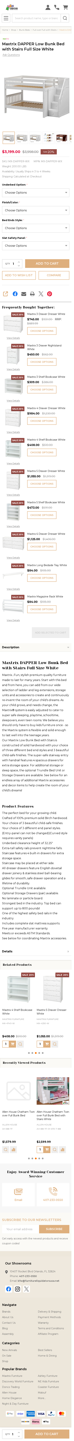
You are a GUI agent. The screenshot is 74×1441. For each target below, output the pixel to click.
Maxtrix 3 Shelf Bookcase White (46, 376)
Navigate (9, 1305)
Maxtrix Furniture (12, 1375)
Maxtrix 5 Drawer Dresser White (46, 471)
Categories (11, 1343)
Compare (54, 275)
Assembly (8, 1334)
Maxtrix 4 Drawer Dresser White (46, 408)
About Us (7, 1317)
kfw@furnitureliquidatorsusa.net (38, 1280)
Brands (6, 1311)
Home (5, 30)
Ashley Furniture (47, 1375)
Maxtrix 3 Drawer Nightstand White (44, 347)
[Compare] (13, 1149)
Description (10, 647)
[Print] (32, 293)
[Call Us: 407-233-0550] (57, 7)
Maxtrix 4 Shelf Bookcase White (46, 439)
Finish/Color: (11, 202)
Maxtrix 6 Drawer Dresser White (46, 533)
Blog (5, 1328)
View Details (13, 338)
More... (42, 1398)
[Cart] (65, 7)
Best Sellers (45, 1350)
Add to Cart (47, 263)
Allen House (9, 1124)
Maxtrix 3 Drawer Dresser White (46, 314)
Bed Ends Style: (13, 220)
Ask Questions (11, 54)
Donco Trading (11, 1387)
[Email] (23, 293)
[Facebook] (15, 293)
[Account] (48, 7)
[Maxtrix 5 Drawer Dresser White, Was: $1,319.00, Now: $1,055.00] (53, 989)
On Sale (6, 1355)
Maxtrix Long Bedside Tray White (47, 565)
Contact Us (8, 1322)
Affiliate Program (48, 1334)
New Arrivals (9, 1350)
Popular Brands (14, 1369)
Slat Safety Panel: (14, 238)
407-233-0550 (28, 1276)
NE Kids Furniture (48, 1381)
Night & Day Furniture (15, 1403)
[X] (41, 293)
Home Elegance (12, 1398)
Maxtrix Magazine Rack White (45, 596)
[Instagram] (17, 1289)
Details (7, 951)
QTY (7, 264)
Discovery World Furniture (17, 1381)
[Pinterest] (49, 293)
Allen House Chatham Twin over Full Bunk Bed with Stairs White (53, 1115)
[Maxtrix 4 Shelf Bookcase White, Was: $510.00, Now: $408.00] (18, 989)
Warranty (43, 1322)
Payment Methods (49, 1317)
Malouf (42, 1392)
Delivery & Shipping (49, 1311)
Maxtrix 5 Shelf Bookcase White (46, 502)
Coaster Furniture (48, 1387)
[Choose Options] (12, 1043)
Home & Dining (47, 1355)
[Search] (65, 18)
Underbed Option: (15, 184)
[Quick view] (20, 1043)
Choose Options (41, 330)
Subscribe (54, 1229)
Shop (5, 1361)
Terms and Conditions (51, 1328)
